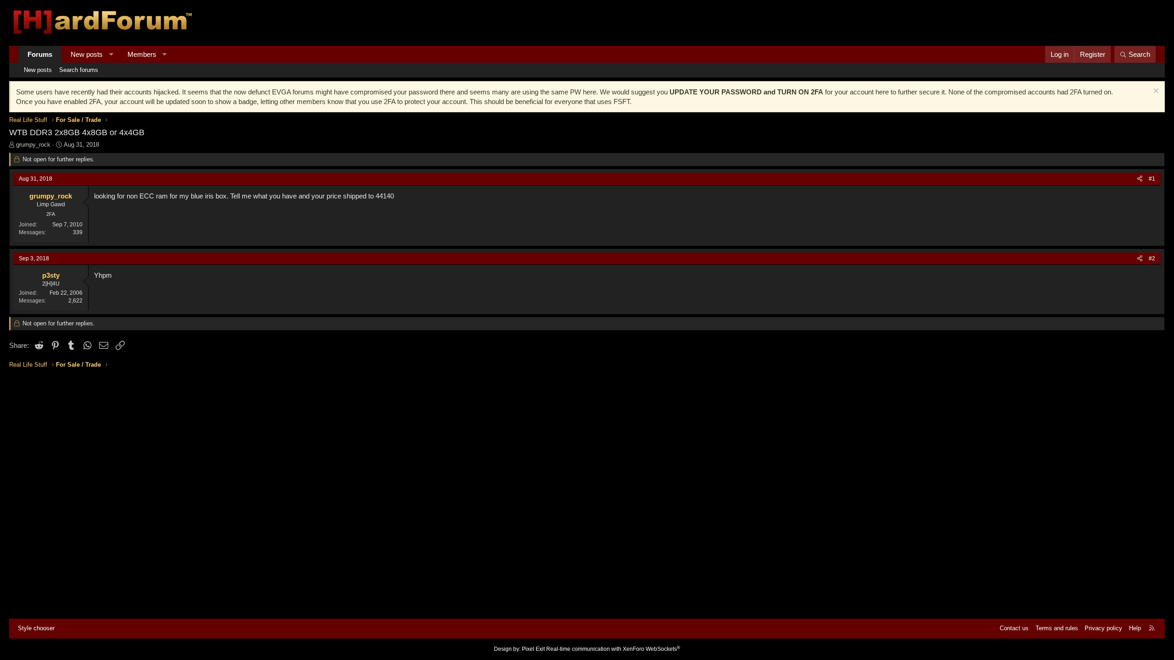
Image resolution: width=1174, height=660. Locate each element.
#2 (1152, 258)
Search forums (78, 69)
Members (141, 54)
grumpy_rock (33, 144)
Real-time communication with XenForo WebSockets (613, 649)
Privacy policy (1103, 628)
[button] (111, 54)
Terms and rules (1057, 628)
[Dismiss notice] (1155, 92)
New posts (87, 54)
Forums (40, 54)
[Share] (1140, 179)
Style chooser (36, 628)
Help (1135, 628)
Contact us (1014, 628)
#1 (1152, 179)
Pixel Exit (533, 649)
